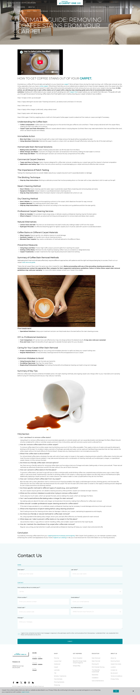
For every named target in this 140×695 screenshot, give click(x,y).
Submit (70, 641)
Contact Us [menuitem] (114, 670)
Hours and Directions (98, 7)
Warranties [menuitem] (95, 674)
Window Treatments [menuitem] (60, 676)
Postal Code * (21, 607)
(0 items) (132, 7)
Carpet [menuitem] (56, 667)
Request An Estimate (116, 7)
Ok (116, 691)
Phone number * (22, 597)
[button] (126, 7)
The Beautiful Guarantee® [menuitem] (96, 670)
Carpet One (21, 11)
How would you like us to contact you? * (29, 587)
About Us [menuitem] (113, 658)
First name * (21, 569)
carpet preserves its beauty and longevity (61, 535)
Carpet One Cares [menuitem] (116, 664)
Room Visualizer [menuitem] (77, 658)
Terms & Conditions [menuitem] (116, 676)
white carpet (44, 86)
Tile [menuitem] (55, 673)
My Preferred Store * (77, 607)
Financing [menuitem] (57, 685)
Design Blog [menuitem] (76, 665)
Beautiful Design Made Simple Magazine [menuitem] (79, 661)
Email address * (75, 597)
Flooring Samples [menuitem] (59, 682)
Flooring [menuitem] (56, 658)
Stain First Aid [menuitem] (96, 661)
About (28, 11)
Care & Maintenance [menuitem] (98, 680)
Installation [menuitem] (95, 677)
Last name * (74, 569)
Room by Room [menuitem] (115, 661)
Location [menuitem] (113, 667)
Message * (20, 617)
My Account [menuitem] (114, 673)
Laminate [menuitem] (57, 670)
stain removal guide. (28, 262)
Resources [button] (21, 7)
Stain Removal (43, 11)
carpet (66, 84)
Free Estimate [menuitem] (58, 679)
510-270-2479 (32, 3)
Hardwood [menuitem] (57, 664)
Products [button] (10, 7)
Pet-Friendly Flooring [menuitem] (98, 667)
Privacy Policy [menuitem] (115, 679)
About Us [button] (31, 7)
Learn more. (25, 692)
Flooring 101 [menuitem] (95, 664)
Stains (35, 11)
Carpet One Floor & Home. (24, 686)
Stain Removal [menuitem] (96, 658)
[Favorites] (129, 7)
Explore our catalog (59, 537)
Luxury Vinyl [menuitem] (57, 661)
